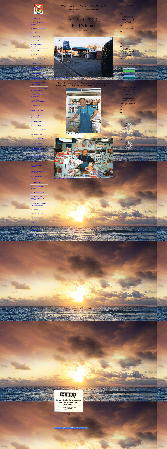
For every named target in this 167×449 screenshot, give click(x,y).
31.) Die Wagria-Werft (36, 166)
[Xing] (123, 78)
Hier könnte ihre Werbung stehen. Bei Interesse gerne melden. (128, 52)
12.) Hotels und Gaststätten (36, 68)
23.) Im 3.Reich (36, 126)
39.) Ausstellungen (38, 209)
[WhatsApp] (123, 71)
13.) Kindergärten (38, 73)
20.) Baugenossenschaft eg (37, 110)
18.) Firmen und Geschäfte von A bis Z (38, 101)
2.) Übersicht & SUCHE (36, 23)
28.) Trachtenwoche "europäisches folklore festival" (38, 149)
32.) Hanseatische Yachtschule (37, 171)
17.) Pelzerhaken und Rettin (37, 95)
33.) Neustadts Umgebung (36, 177)
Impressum (35, 230)
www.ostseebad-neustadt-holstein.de (128, 98)
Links (33, 222)
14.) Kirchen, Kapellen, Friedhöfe (38, 78)
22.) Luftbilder (36, 121)
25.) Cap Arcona (36, 134)
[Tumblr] (123, 80)
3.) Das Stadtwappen (38, 28)
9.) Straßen (35, 55)
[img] (39, 9)
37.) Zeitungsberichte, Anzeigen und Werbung (37, 198)
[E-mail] (123, 68)
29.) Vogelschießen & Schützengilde (38, 156)
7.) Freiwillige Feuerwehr (36, 45)
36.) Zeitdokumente (38, 192)
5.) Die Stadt (35, 36)
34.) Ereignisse (36, 182)
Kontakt (34, 218)
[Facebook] (123, 73)
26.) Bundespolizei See (37, 139)
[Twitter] (123, 75)
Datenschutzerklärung (38, 235)
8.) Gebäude (35, 50)
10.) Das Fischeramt (38, 59)
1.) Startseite (36, 18)
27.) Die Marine (36, 144)
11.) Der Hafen (36, 63)
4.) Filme (34, 32)
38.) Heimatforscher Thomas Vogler (38, 204)
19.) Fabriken (35, 106)
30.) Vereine (35, 161)
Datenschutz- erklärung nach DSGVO (128, 19)
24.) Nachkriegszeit (38, 130)
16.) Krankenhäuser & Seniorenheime (38, 89)
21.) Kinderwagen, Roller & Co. (37, 116)
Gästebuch (35, 226)
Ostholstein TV (37, 214)
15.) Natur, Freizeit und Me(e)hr (38, 83)
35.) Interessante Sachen (37, 187)
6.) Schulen (35, 40)
